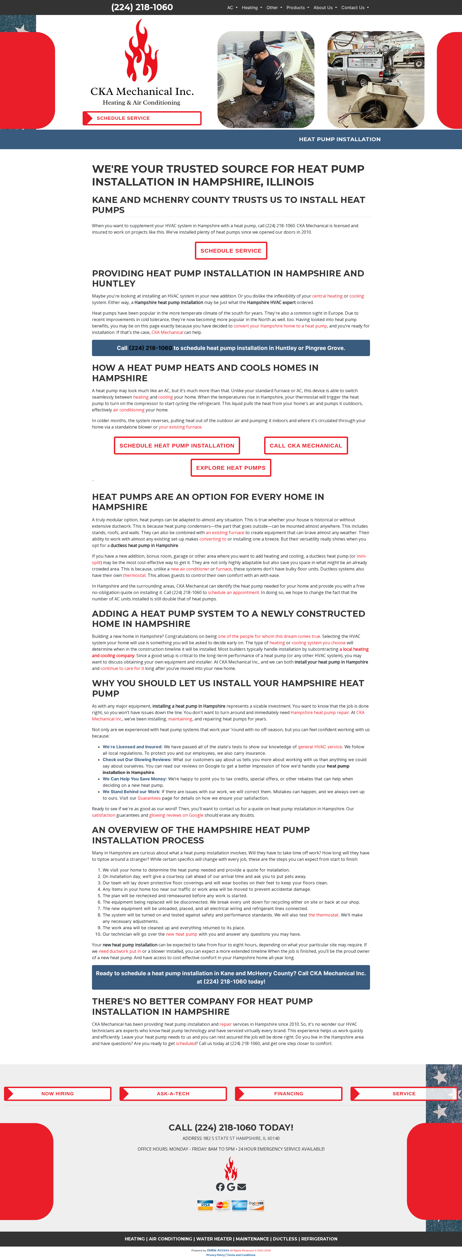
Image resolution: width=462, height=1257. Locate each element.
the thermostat (323, 914)
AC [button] (230, 7)
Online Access (218, 1250)
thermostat (134, 575)
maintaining (180, 719)
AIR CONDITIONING (170, 1238)
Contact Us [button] (353, 7)
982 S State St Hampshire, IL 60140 (241, 1138)
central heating (327, 296)
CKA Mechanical (167, 332)
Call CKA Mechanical (306, 445)
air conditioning (129, 410)
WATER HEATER (214, 1238)
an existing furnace (225, 532)
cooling (356, 296)
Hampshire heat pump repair (320, 712)
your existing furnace (180, 427)
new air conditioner (190, 569)
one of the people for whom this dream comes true (269, 636)
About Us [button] (324, 7)
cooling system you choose (319, 643)
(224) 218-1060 (142, 7)
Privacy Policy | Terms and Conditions (231, 1254)
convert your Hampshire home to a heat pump (280, 326)
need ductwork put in (120, 951)
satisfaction (103, 815)
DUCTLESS (285, 1238)
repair (226, 1024)
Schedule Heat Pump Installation (177, 445)
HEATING (135, 1238)
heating (141, 397)
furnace (224, 569)
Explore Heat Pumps (231, 468)
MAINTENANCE (252, 1238)
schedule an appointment (233, 592)
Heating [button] (250, 7)
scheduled (186, 1043)
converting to (212, 539)
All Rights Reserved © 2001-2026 (250, 1250)
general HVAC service (320, 746)
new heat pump (181, 934)
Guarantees (149, 798)
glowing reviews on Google (176, 815)
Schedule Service (231, 251)
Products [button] (296, 7)
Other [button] (273, 7)
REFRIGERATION (319, 1238)
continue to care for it (122, 668)
